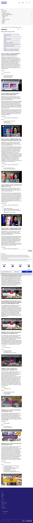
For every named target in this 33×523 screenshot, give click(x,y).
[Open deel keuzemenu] (21, 28)
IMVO (2, 9)
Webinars (20, 27)
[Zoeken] (26, 3)
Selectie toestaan (16, 271)
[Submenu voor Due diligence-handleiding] (32, 13)
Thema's (6, 27)
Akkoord (27, 271)
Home (3, 27)
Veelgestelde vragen (4, 503)
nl (29, 2)
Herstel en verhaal (5, 15)
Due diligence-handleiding (6, 13)
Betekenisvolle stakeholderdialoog (7, 14)
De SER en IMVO (4, 10)
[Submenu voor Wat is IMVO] (32, 12)
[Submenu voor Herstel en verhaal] (32, 15)
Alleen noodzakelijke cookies (6, 271)
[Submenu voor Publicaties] (32, 22)
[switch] (12, 266)
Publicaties (3, 21)
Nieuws (3, 23)
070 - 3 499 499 (4, 502)
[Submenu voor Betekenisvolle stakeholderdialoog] (32, 14)
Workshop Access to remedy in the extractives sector (12, 48)
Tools (3, 18)
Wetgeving (3, 20)
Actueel (2, 495)
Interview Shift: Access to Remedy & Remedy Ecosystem (12, 43)
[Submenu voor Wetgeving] (32, 20)
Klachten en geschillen (6, 19)
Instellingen (29, 269)
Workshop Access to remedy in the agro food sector (11, 50)
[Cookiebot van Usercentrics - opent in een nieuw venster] (28, 251)
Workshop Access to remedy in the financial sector (11, 49)
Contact (2, 501)
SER (1, 497)
